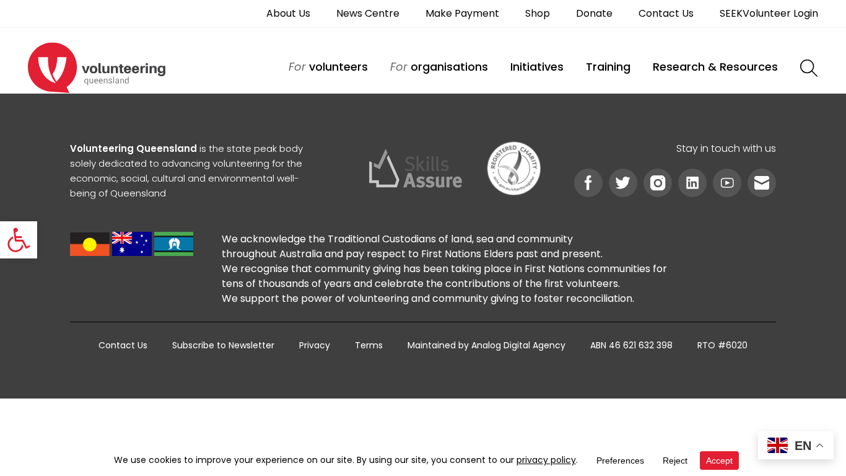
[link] (18, 239)
